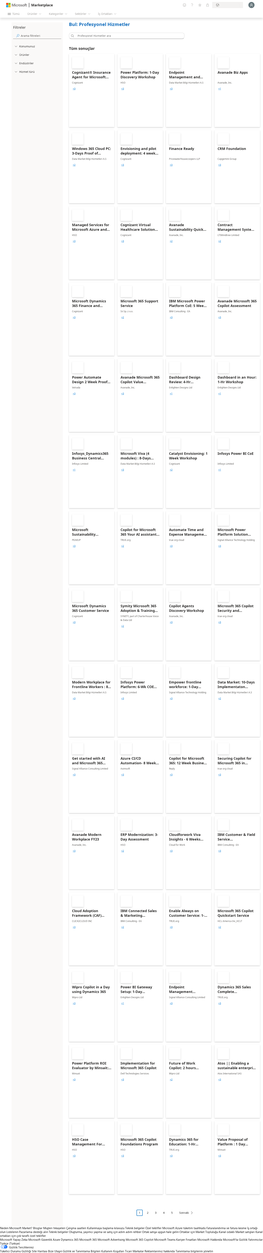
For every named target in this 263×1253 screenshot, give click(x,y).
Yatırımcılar (255, 1239)
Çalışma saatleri (76, 1228)
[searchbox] (41, 35)
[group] (74, 88)
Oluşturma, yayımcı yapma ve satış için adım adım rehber (105, 1232)
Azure (56, 1239)
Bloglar (37, 1228)
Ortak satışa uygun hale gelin (160, 1232)
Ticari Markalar (134, 1251)
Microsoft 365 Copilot (139, 1239)
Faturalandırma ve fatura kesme (226, 1228)
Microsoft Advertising (111, 1239)
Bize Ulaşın (55, 1251)
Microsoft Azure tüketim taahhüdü (184, 1228)
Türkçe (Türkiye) (10, 1243)
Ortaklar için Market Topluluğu (198, 1232)
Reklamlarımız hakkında (160, 1251)
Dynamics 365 (70, 1239)
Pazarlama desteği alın (33, 1232)
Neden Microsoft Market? (16, 1228)
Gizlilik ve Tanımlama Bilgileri (82, 1251)
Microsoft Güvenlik (40, 1239)
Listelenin (12, 1232)
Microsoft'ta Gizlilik (235, 1239)
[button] (72, 35)
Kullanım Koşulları (112, 1251)
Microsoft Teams (164, 1239)
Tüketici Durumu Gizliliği (15, 1251)
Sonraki (184, 1213)
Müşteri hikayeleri (54, 1228)
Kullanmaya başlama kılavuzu (105, 1228)
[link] (91, 90)
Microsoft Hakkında (209, 1239)
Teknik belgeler (135, 1228)
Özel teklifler (153, 1228)
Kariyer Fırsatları (186, 1239)
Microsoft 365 (88, 1239)
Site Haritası (39, 1251)
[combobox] (128, 35)
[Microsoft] (16, 5)
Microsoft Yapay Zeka (14, 1239)
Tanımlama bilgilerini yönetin (194, 1251)
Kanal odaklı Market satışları (237, 1232)
